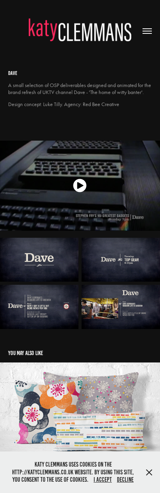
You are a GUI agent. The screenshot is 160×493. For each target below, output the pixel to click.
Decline (125, 479)
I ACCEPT (103, 479)
